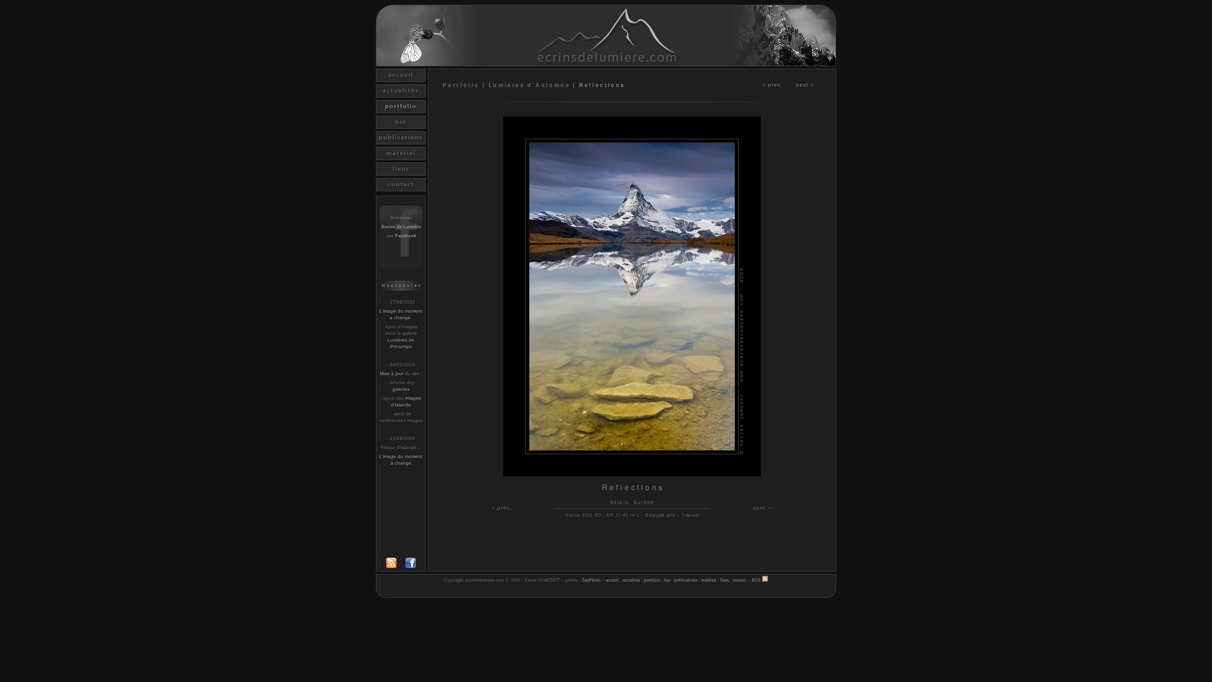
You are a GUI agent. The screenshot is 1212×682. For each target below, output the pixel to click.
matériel (708, 580)
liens (724, 580)
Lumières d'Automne (529, 85)
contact (739, 580)
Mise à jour (391, 373)
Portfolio (462, 85)
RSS (757, 580)
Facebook (405, 235)
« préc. (502, 507)
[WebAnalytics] (606, 591)
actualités (631, 580)
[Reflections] (632, 473)
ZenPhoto (591, 580)
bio (667, 580)
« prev (772, 84)
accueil (612, 580)
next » (805, 84)
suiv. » (762, 507)
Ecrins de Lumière (401, 226)
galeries (401, 389)
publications (685, 580)
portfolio (652, 580)
